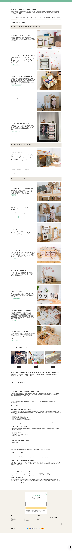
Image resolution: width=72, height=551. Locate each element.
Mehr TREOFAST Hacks (15, 258)
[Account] (58, 3)
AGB (37, 520)
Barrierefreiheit (39, 518)
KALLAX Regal (59, 17)
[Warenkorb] (60, 3)
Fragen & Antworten (13, 518)
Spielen (23, 22)
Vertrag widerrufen (53, 520)
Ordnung (13, 22)
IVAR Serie (53, 17)
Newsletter (11, 522)
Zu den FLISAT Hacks (15, 217)
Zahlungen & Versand (13, 519)
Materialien (25, 521)
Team (24, 518)
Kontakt (11, 517)
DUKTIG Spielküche (30, 17)
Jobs (24, 519)
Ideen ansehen (14, 43)
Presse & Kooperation (26, 520)
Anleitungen (12, 521)
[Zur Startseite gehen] (13, 3)
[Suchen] (32, 3)
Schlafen (18, 22)
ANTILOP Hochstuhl (15, 17)
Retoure (11, 520)
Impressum (38, 519)
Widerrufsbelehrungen (40, 522)
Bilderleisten (22, 17)
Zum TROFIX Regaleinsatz (15, 64)
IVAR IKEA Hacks (14, 104)
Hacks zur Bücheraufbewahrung (16, 85)
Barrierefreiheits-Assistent (40, 517)
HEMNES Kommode (47, 17)
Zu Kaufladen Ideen (14, 277)
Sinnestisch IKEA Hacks (15, 340)
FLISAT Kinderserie (38, 17)
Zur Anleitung (14, 195)
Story (24, 517)
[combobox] (24, 3)
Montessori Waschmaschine (16, 298)
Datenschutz (38, 521)
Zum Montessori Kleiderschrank (16, 131)
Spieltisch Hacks (14, 320)
